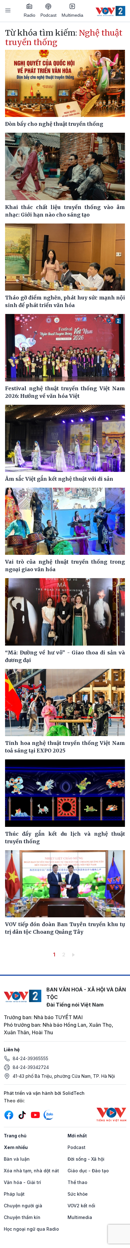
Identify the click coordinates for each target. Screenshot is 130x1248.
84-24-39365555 (30, 1058)
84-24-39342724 (31, 1067)
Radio (29, 15)
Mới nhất (77, 1135)
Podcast (48, 15)
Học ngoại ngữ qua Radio (31, 1229)
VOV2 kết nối (81, 1205)
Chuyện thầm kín (22, 1217)
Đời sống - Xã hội (86, 1159)
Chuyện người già (23, 1205)
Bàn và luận (17, 1159)
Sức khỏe (78, 1194)
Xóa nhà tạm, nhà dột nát (31, 1170)
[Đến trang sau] (74, 954)
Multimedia (72, 15)
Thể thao (77, 1182)
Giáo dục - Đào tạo (88, 1170)
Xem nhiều (16, 1147)
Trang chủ (15, 1135)
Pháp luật (14, 1194)
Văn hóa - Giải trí (22, 1182)
